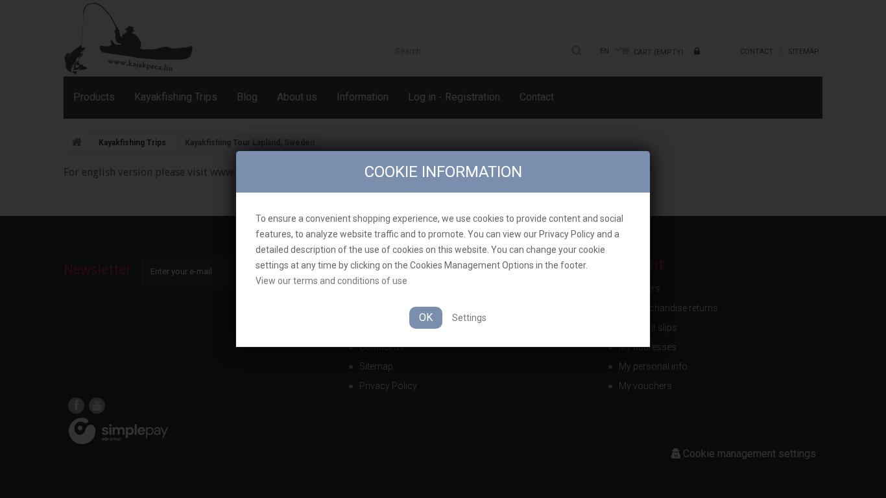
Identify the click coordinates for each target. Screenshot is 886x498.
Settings (469, 318)
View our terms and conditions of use (331, 281)
